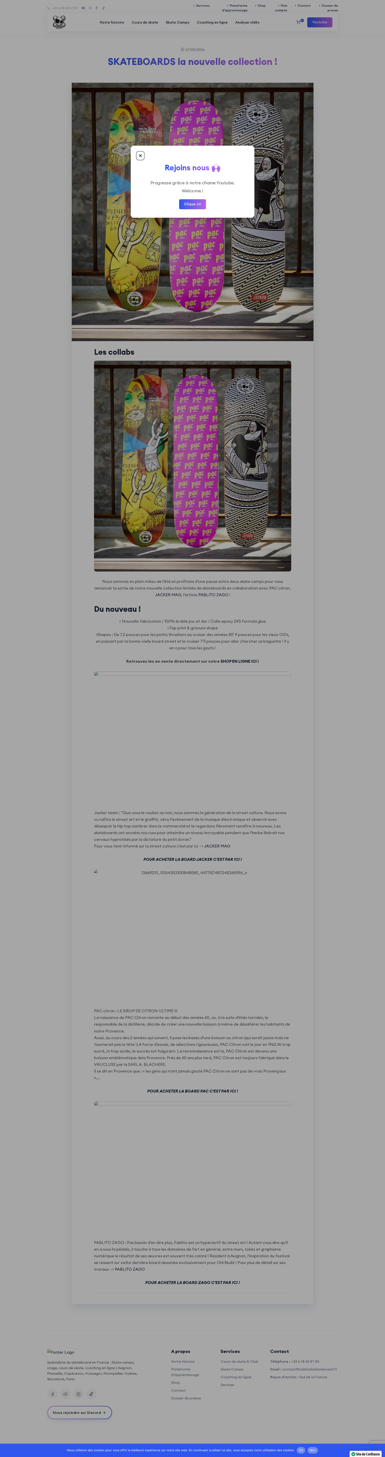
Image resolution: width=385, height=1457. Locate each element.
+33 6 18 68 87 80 (65, 8)
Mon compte (281, 8)
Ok (301, 1450)
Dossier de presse (330, 8)
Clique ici (192, 204)
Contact (304, 6)
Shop (262, 6)
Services (203, 6)
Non (313, 1450)
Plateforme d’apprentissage (235, 8)
